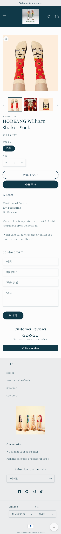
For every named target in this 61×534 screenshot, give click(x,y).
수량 (5, 156)
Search (10, 372)
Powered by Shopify (39, 532)
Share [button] (10, 194)
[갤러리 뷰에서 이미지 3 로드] (46, 104)
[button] (4, 16)
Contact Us (13, 395)
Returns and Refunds (18, 380)
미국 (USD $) (18, 514)
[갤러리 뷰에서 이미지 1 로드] (15, 104)
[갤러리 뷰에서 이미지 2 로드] (30, 104)
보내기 (13, 315)
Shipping (12, 388)
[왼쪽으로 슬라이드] (3, 105)
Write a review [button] (30, 348)
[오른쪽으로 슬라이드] (57, 105)
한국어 (42, 514)
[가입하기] (50, 479)
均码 (8, 148)
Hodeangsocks (25, 532)
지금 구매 (30, 184)
